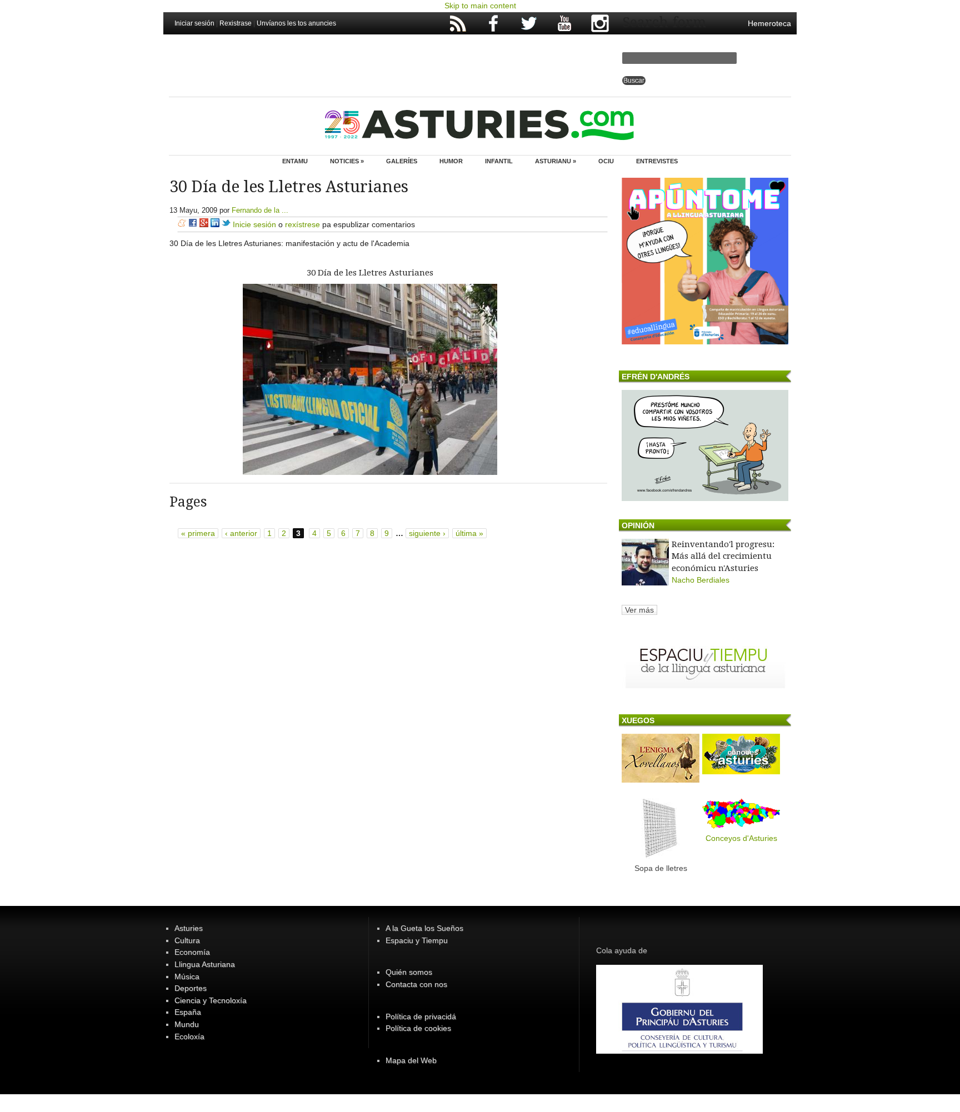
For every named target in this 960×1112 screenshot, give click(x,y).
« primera (198, 533)
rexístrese (302, 224)
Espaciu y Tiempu (417, 940)
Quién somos (409, 972)
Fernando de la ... (260, 210)
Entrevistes (657, 161)
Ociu (606, 161)
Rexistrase (235, 23)
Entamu (295, 161)
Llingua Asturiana (204, 964)
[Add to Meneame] (182, 224)
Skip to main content (480, 5)
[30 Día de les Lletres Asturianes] (370, 472)
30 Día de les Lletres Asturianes (370, 273)
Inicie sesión (254, 224)
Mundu (186, 1024)
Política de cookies (418, 1028)
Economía (192, 952)
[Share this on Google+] (203, 224)
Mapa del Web (411, 1060)
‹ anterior (241, 533)
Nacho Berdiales (700, 579)
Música (186, 976)
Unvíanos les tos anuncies (296, 23)
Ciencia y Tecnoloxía (210, 1000)
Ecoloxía (189, 1036)
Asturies (188, 928)
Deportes (190, 988)
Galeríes (401, 161)
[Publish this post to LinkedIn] (215, 224)
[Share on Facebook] (192, 224)
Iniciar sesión (194, 23)
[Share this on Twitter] (226, 224)
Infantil (499, 161)
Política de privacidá (421, 1016)
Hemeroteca (769, 23)
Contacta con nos (416, 984)
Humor (451, 161)
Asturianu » (555, 161)
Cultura (187, 940)
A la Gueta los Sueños (424, 928)
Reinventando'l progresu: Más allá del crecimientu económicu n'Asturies (723, 556)
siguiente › (427, 533)
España (187, 1012)
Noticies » (347, 161)
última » (469, 533)
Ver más (639, 609)
